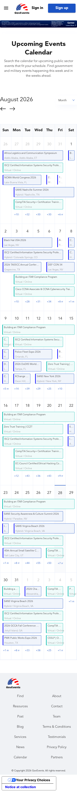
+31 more (38, 302)
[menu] (6, 8)
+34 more (49, 302)
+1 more (71, 302)
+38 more (38, 650)
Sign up (61, 8)
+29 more (38, 389)
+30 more (38, 214)
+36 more (38, 476)
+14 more (17, 389)
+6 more (60, 214)
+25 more (49, 389)
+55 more (38, 563)
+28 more (27, 302)
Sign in (37, 8)
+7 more (60, 563)
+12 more (17, 476)
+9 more (60, 476)
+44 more (27, 563)
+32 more (27, 214)
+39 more (27, 389)
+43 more (27, 476)
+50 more (49, 563)
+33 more (27, 650)
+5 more (6, 389)
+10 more (17, 214)
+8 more (60, 302)
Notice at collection (20, 787)
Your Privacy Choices (33, 780)
